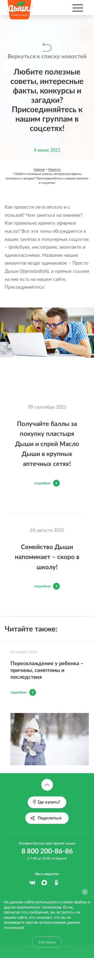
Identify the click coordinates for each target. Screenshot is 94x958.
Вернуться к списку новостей (47, 56)
